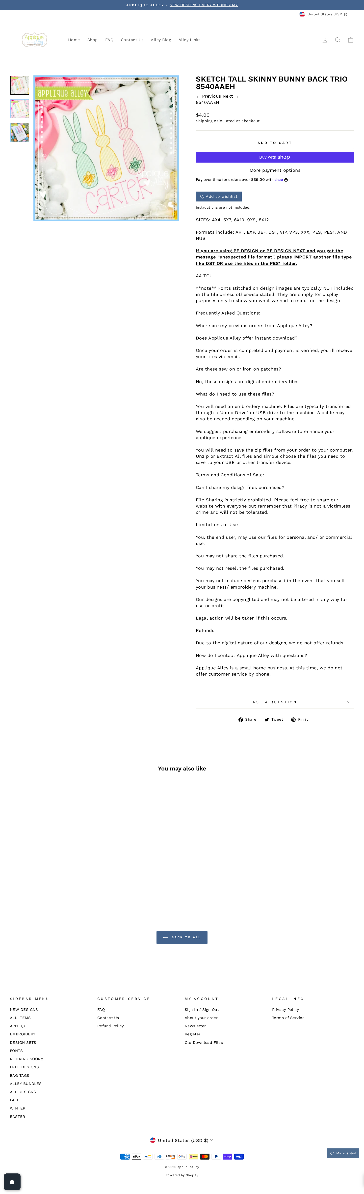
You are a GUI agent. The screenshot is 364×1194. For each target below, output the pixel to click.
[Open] (12, 1181)
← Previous (209, 96)
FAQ (109, 39)
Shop (92, 39)
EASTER (17, 1116)
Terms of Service (288, 1018)
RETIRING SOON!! (26, 1059)
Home (74, 39)
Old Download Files (204, 1042)
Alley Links (190, 39)
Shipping (204, 121)
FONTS (16, 1051)
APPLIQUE (19, 1026)
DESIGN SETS (23, 1042)
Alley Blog (161, 39)
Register (193, 1034)
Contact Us (132, 39)
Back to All (185, 937)
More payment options (275, 170)
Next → (231, 96)
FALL (14, 1100)
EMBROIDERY (23, 1034)
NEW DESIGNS (24, 1009)
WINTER (18, 1108)
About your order (201, 1018)
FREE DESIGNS (24, 1067)
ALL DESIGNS (23, 1092)
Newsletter (195, 1026)
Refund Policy (110, 1026)
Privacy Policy (285, 1009)
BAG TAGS (19, 1075)
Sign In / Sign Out (202, 1009)
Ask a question (275, 702)
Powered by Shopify (182, 1175)
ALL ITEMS (20, 1018)
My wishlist (346, 1153)
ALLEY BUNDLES (26, 1083)
